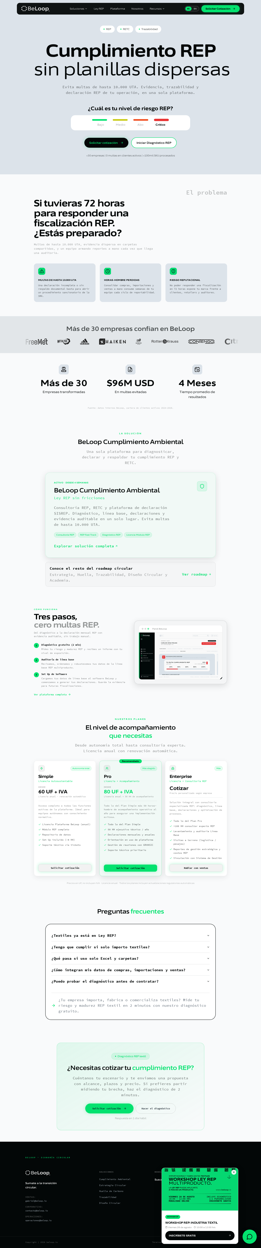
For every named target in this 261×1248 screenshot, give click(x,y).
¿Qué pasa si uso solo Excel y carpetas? (94, 958)
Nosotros (137, 8)
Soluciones (77, 8)
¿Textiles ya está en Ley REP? (83, 935)
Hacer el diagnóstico (156, 1108)
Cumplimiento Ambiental (114, 1179)
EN (195, 9)
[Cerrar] (233, 1172)
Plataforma (117, 8)
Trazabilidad (107, 1197)
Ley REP (99, 8)
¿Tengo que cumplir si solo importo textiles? (100, 947)
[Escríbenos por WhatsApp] (250, 1237)
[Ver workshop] (200, 1189)
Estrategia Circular (112, 1185)
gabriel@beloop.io (36, 1201)
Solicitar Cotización (218, 8)
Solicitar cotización (103, 142)
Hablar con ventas (196, 868)
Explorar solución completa (84, 546)
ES (188, 9)
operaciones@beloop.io (38, 1220)
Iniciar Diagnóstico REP (154, 142)
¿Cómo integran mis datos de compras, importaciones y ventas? (118, 970)
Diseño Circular (110, 1203)
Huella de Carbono (111, 1191)
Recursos (156, 8)
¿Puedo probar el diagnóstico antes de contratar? (105, 981)
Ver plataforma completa (50, 694)
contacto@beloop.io (36, 1210)
